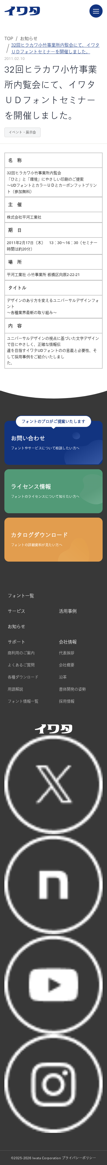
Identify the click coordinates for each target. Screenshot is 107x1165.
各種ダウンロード (23, 677)
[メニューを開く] (96, 11)
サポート (16, 642)
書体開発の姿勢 (72, 689)
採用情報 (66, 701)
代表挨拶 (66, 653)
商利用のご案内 (21, 653)
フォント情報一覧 (23, 701)
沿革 (63, 677)
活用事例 (68, 611)
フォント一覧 (21, 595)
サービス (16, 611)
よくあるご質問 (21, 665)
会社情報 (68, 642)
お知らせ (16, 626)
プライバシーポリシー (79, 1158)
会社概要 (66, 665)
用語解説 (15, 689)
